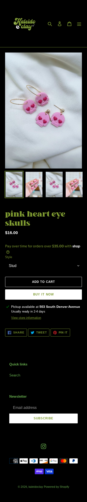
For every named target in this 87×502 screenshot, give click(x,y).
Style (8, 257)
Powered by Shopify (56, 486)
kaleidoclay (36, 486)
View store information (26, 317)
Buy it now (43, 294)
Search (14, 375)
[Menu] (79, 24)
